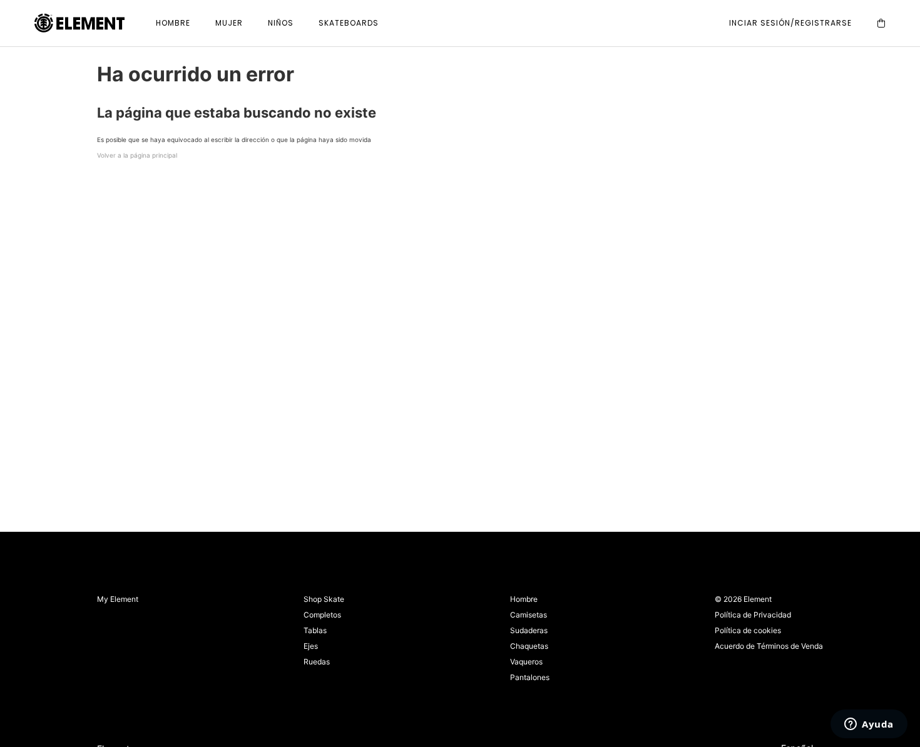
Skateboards (349, 23)
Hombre (173, 23)
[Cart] (881, 23)
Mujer (229, 23)
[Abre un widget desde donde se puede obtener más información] (869, 725)
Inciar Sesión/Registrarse (790, 23)
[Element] (79, 23)
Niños (281, 23)
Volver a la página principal (137, 155)
